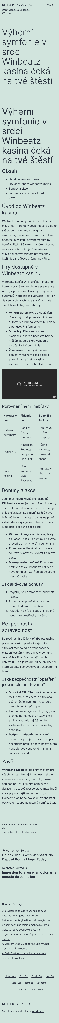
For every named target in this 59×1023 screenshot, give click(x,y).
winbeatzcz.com (19, 364)
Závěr (12, 198)
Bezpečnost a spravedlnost (26, 193)
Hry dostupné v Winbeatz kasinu (30, 184)
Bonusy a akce (18, 188)
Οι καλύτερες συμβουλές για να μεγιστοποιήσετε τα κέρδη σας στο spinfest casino (27, 934)
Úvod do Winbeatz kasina (25, 179)
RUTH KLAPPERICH (17, 5)
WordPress (38, 1011)
